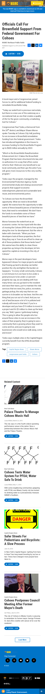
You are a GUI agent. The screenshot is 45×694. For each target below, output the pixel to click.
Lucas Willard (8, 420)
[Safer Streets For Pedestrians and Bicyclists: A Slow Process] (21, 519)
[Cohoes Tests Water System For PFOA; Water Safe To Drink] (21, 454)
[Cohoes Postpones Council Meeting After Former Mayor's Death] (21, 583)
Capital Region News (16, 349)
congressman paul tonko (18, 354)
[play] (3, 691)
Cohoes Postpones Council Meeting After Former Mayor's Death (22, 604)
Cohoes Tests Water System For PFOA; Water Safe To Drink (20, 476)
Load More (22, 640)
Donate (38, 3)
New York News (9, 408)
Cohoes (34, 354)
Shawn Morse (34, 349)
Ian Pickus (7, 613)
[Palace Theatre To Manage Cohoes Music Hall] (21, 394)
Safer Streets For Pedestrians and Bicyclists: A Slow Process (22, 540)
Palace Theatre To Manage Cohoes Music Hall (21, 414)
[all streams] (42, 691)
